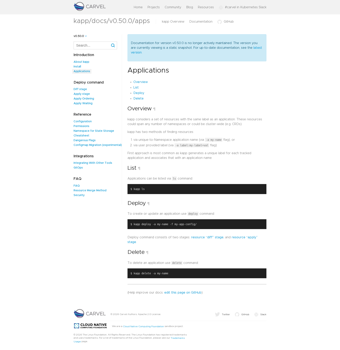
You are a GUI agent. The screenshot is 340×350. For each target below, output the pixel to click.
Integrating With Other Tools (93, 163)
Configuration (83, 121)
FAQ (77, 185)
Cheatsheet (81, 135)
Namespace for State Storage (94, 131)
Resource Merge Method (90, 190)
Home (138, 7)
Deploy (138, 93)
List (136, 87)
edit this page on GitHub (182, 292)
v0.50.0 (79, 36)
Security (79, 195)
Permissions (81, 126)
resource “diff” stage (207, 237)
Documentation (201, 21)
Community (173, 7)
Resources (206, 7)
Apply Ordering (84, 98)
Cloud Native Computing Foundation (143, 326)
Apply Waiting (83, 103)
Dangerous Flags (85, 140)
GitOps (78, 167)
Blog (189, 7)
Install (77, 66)
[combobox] (95, 45)
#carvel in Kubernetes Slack (245, 7)
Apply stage (82, 94)
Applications (82, 71)
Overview (140, 82)
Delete (138, 98)
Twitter (226, 314)
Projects (154, 7)
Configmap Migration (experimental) (98, 145)
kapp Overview (173, 21)
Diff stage (80, 89)
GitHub (229, 21)
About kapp (81, 62)
